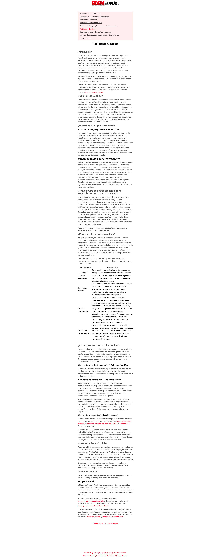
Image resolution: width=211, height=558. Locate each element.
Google (98, 517)
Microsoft (115, 517)
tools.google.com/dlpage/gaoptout (93, 506)
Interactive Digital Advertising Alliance (102, 424)
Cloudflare (90, 517)
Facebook (106, 517)
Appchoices (124, 424)
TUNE (121, 517)
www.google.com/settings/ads (91, 501)
